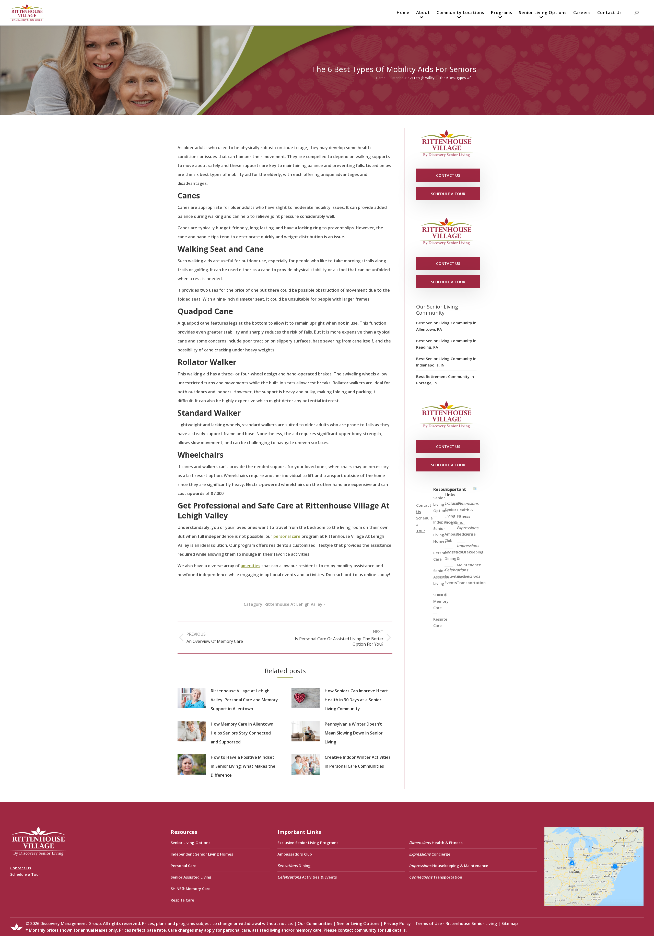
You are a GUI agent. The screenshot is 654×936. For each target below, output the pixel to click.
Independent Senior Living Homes (202, 854)
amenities (250, 565)
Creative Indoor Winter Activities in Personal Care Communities (358, 761)
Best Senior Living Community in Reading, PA (446, 344)
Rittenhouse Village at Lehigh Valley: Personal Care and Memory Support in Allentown (244, 700)
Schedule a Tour (25, 874)
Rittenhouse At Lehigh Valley (293, 604)
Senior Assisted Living (191, 877)
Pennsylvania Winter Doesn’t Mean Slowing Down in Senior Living (354, 733)
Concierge (467, 531)
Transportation (471, 579)
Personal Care (183, 865)
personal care (286, 536)
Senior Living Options (191, 842)
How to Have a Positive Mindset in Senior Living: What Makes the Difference (243, 766)
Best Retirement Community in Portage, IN (445, 379)
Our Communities (315, 923)
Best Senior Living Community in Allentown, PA (446, 326)
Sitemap (509, 923)
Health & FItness (467, 510)
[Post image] (192, 698)
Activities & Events (456, 576)
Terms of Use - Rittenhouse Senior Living (456, 923)
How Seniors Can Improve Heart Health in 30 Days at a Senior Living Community (356, 700)
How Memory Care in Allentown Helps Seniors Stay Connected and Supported (242, 733)
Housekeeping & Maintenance (470, 555)
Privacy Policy (397, 923)
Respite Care (440, 622)
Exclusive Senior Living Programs (454, 513)
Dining (455, 555)
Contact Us (20, 867)
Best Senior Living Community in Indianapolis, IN (446, 362)
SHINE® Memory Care (191, 888)
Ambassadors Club (294, 854)
